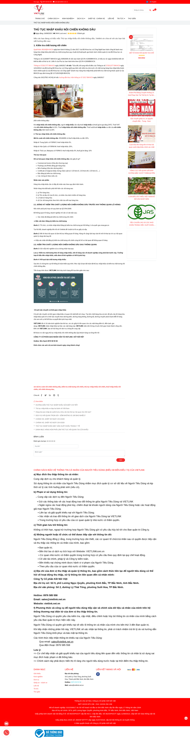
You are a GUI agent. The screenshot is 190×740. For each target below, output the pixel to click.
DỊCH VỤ (80, 18)
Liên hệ (37, 686)
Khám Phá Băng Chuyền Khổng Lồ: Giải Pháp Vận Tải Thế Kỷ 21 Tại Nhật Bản (141, 94)
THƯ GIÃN (132, 18)
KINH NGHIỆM (67, 18)
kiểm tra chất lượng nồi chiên (73, 387)
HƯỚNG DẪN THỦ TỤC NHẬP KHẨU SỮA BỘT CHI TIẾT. (57, 405)
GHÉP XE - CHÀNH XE (96, 18)
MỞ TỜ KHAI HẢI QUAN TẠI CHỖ (141, 53)
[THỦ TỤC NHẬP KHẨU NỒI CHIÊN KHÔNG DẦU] (39, 10)
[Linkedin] (50, 395)
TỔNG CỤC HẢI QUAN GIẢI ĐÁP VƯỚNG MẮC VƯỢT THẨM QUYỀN (141, 172)
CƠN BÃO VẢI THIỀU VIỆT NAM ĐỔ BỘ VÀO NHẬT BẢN (141, 198)
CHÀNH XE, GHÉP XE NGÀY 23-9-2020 (50, 419)
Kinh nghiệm (38, 676)
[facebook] (147, 2)
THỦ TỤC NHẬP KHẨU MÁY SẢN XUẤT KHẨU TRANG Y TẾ (58, 426)
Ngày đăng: (39, 33)
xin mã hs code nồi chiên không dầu (47, 387)
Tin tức (36, 689)
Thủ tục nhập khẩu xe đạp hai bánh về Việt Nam (52, 408)
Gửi (120, 460)
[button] (153, 1)
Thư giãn (37, 692)
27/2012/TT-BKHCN (113, 65)
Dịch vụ (36, 680)
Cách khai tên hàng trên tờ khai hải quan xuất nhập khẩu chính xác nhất (141, 146)
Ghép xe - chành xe (40, 682)
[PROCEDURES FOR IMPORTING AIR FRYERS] (41, 395)
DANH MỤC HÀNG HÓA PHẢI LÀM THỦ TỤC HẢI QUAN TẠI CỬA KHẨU (62, 429)
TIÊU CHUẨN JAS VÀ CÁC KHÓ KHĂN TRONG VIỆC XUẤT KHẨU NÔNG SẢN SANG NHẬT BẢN (141, 224)
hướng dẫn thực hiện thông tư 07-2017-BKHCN (76, 77)
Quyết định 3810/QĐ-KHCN (43, 49)
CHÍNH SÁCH (53, 18)
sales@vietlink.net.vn (61, 2)
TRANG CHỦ (40, 18)
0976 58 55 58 (47, 2)
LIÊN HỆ (111, 18)
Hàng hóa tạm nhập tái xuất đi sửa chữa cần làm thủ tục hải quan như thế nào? (63, 412)
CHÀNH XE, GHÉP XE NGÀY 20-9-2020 (50, 422)
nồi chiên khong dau (46, 389)
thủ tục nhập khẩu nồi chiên (94, 387)
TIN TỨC (120, 18)
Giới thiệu (37, 673)
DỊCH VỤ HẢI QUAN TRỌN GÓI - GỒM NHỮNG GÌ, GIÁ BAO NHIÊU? (61, 415)
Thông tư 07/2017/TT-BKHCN (44, 65)
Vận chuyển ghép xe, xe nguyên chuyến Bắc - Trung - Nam (141, 120)
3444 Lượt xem (60, 33)
